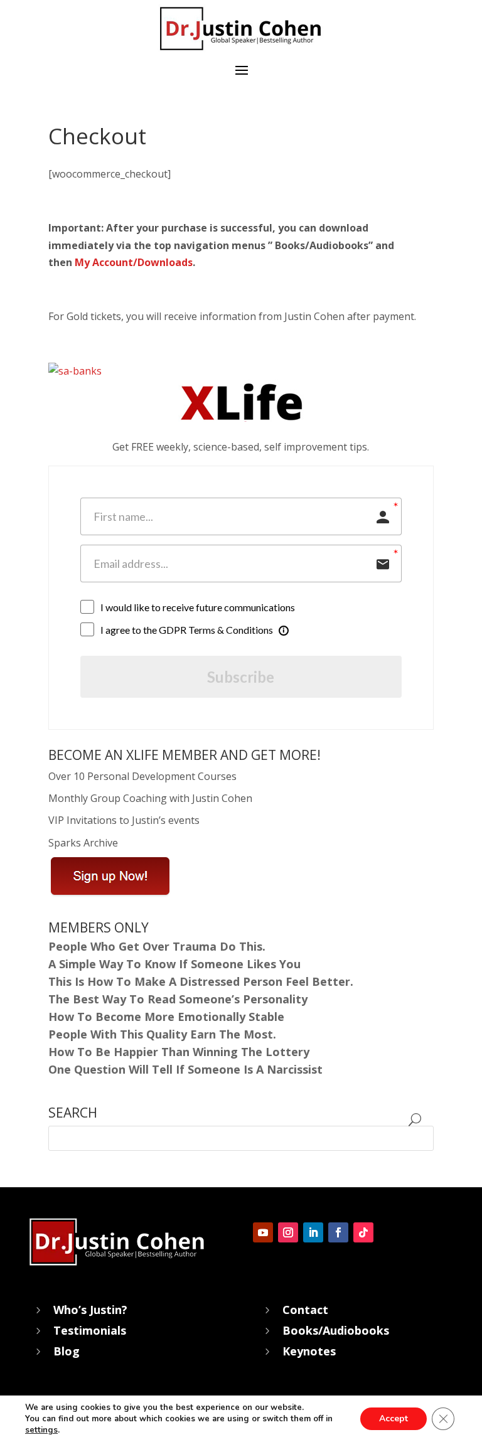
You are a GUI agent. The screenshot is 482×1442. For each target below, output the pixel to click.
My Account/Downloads (134, 262)
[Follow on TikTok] (363, 1232)
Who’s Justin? (90, 1309)
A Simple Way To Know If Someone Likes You (174, 963)
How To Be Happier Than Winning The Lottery (178, 1051)
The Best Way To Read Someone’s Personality (178, 999)
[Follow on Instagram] (288, 1232)
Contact (305, 1309)
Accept (393, 1418)
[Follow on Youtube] (263, 1232)
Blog (66, 1351)
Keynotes (309, 1351)
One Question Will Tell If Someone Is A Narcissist (187, 1069)
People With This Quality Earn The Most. (162, 1034)
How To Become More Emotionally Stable (166, 1016)
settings (41, 1430)
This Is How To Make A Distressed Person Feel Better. (200, 981)
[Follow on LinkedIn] (313, 1232)
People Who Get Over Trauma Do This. (156, 946)
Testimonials (89, 1330)
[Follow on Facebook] (338, 1232)
